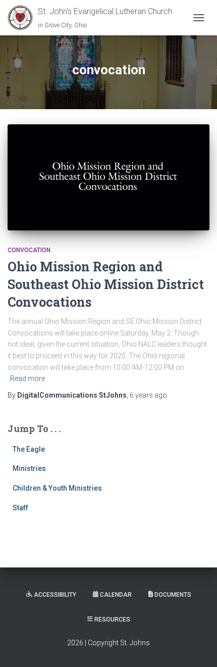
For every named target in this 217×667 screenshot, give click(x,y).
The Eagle (29, 449)
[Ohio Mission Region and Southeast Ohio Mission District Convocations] (108, 177)
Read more (27, 378)
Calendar (116, 594)
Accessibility (55, 594)
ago (148, 395)
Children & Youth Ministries (57, 488)
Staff (20, 508)
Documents (172, 594)
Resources (112, 619)
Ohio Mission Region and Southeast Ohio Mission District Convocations (106, 284)
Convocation (29, 250)
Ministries (29, 468)
